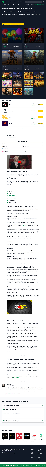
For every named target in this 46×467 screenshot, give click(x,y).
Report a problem (32, 453)
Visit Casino (40, 104)
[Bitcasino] (5, 123)
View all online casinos (22, 128)
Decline (43, 465)
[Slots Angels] (7, 91)
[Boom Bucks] (17, 91)
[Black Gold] (12, 57)
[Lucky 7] (34, 35)
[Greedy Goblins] (7, 75)
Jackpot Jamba (5, 44)
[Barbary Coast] (39, 75)
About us (32, 449)
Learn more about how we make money (39, 4)
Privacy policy (40, 451)
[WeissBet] (5, 111)
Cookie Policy (31, 465)
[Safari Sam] (28, 75)
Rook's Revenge (27, 66)
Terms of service (39, 450)
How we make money (33, 457)
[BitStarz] (5, 104)
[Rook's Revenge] (34, 57)
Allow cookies (38, 465)
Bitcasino (10, 123)
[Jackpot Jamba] (12, 35)
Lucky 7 (25, 44)
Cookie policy (40, 453)
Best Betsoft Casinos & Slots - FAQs (15, 401)
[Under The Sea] (28, 91)
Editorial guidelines (39, 459)
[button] (19, 162)
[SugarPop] (7, 83)
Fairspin (21, 24)
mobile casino (16, 377)
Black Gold (4, 66)
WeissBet (14, 24)
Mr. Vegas (25, 225)
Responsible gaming (40, 457)
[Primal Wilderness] (28, 83)
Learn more (3, 441)
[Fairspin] (5, 117)
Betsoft (5, 46)
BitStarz (6, 24)
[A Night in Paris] (17, 75)
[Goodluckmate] (3, 2)
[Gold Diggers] (17, 83)
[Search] (25, 1)
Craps (35, 245)
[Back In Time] (39, 83)
